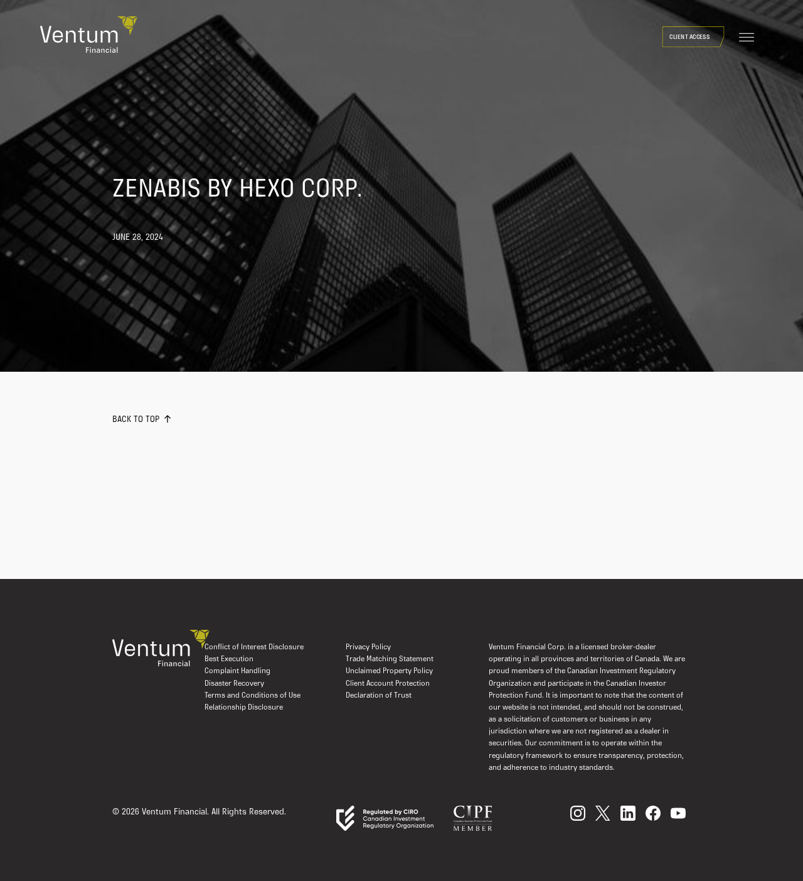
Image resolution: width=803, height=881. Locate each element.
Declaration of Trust (379, 696)
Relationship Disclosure (244, 707)
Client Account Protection (388, 684)
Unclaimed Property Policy (389, 671)
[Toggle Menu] (746, 37)
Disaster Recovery (234, 684)
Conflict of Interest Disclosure (254, 647)
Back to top (135, 420)
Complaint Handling (237, 671)
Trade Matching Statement (389, 659)
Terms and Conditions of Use (252, 696)
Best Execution (229, 659)
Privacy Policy (368, 647)
